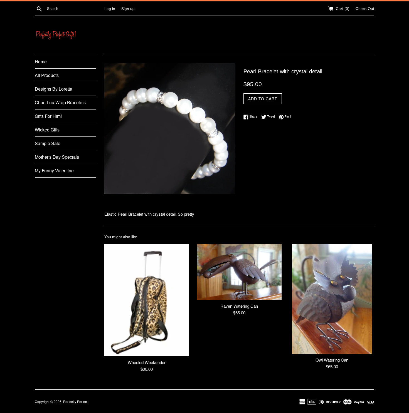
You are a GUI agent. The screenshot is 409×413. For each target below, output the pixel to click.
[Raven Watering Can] (239, 272)
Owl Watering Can (332, 360)
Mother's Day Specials (57, 157)
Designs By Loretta (53, 89)
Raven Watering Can (239, 306)
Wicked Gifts (47, 129)
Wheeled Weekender (147, 362)
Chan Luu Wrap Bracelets (60, 102)
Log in (109, 8)
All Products (47, 75)
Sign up (128, 8)
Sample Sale (47, 143)
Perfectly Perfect (75, 401)
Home (41, 61)
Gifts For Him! (48, 116)
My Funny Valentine (54, 170)
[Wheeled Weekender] (146, 300)
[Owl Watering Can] (332, 299)
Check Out (365, 8)
